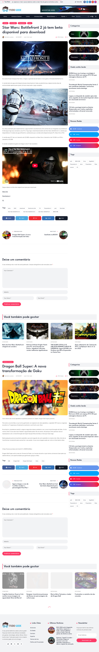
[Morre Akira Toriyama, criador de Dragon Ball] (62, 580)
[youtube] (93, 2)
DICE (15, 208)
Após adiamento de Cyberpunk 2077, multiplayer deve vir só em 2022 (85, 346)
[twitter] (87, 2)
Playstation (22, 23)
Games (5, 23)
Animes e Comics (8, 362)
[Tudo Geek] (11, 9)
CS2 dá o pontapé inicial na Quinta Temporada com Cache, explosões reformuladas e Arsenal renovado (81, 109)
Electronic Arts (32, 208)
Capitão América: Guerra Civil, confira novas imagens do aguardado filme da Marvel (13, 596)
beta (9, 208)
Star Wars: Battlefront (44, 211)
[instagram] (95, 2)
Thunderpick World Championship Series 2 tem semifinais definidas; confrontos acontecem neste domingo (83, 86)
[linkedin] (90, 2)
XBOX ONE (55, 211)
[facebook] (84, 2)
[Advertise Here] (68, 8)
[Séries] (84, 50)
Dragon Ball (16, 461)
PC (3, 200)
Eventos (6, 607)
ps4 (55, 208)
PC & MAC (13, 23)
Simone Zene (9, 621)
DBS (9, 461)
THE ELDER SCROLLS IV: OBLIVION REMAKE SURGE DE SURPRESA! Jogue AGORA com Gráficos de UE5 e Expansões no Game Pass (61, 348)
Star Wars (62, 208)
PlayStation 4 (6, 196)
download (22, 208)
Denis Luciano (10, 37)
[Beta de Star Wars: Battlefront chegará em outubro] (13, 331)
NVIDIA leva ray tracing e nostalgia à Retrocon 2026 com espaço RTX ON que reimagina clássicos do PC (83, 75)
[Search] (88, 16)
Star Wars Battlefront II (29, 211)
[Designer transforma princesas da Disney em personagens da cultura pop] (37, 580)
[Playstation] (84, 57)
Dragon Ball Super (27, 461)
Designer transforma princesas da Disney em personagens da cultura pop (37, 596)
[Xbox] (84, 34)
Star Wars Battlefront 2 (14, 211)
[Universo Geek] (84, 42)
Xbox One (5, 191)
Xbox (29, 23)
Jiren (43, 461)
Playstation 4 (47, 208)
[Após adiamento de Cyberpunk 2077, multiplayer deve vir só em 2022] (86, 331)
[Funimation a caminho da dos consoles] (86, 580)
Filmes (13, 607)
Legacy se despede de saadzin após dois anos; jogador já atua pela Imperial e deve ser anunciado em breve (83, 98)
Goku (37, 461)
